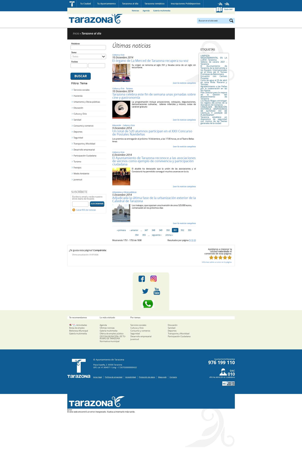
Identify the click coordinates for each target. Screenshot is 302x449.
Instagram (156, 279)
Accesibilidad (130, 377)
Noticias (135, 10)
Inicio (72, 4)
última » (169, 234)
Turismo (77, 161)
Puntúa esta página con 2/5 (216, 257)
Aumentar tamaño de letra (227, 4)
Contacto (173, 377)
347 (146, 230)
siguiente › (157, 234)
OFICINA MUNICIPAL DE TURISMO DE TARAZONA (113, 337)
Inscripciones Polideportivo (185, 3)
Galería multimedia (161, 10)
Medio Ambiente (81, 173)
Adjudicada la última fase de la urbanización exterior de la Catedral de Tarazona (154, 199)
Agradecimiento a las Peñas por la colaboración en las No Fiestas (214, 88)
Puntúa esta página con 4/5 (225, 257)
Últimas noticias (107, 327)
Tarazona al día (130, 3)
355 (144, 234)
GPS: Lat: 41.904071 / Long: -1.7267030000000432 (115, 367)
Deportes (78, 131)
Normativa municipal (109, 341)
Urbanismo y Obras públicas (87, 101)
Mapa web (162, 377)
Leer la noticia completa (184, 82)
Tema (73, 52)
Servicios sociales (81, 89)
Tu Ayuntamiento (106, 3)
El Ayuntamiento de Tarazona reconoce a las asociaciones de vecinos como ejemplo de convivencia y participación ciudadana (154, 161)
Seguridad (78, 137)
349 (160, 230)
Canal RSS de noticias (86, 209)
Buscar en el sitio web (208, 20)
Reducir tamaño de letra (220, 4)
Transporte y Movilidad (84, 143)
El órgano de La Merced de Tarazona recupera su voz (150, 61)
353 (189, 230)
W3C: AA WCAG (228, 383)
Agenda (146, 10)
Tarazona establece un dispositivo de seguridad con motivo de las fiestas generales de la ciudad (214, 120)
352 (182, 230)
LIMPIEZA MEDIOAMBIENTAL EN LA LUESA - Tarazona (214, 57)
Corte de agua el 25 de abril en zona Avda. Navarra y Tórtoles (214, 82)
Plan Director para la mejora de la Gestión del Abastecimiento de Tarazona (214, 95)
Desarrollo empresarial (84, 149)
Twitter (145, 291)
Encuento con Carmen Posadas (214, 77)
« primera (121, 230)
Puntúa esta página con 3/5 (220, 257)
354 (136, 234)
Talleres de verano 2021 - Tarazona (214, 62)
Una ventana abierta (96, 402)
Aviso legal (97, 377)
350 (168, 230)
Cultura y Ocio (80, 113)
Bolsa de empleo (77, 327)
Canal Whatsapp (151, 304)
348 (153, 230)
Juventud (78, 179)
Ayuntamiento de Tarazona (96, 18)
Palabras (75, 44)
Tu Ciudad (85, 3)
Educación (78, 107)
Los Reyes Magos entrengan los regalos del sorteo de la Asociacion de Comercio (214, 102)
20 (195, 240)
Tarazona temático (155, 3)
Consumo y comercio (83, 125)
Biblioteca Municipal (78, 330)
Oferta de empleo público (111, 333)
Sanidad (77, 119)
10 (192, 240)
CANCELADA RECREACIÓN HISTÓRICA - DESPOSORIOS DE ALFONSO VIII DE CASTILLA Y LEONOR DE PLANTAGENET (214, 110)
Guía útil (228, 9)
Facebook (142, 279)
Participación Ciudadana (85, 155)
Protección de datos (147, 377)
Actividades (81, 325)
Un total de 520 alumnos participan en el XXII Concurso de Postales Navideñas (152, 132)
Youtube (157, 291)
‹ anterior (134, 230)
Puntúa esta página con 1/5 (211, 257)
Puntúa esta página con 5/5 (229, 257)
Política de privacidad (113, 377)
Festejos (77, 167)
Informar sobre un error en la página (217, 262)
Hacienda (78, 95)
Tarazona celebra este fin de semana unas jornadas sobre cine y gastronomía (154, 96)
